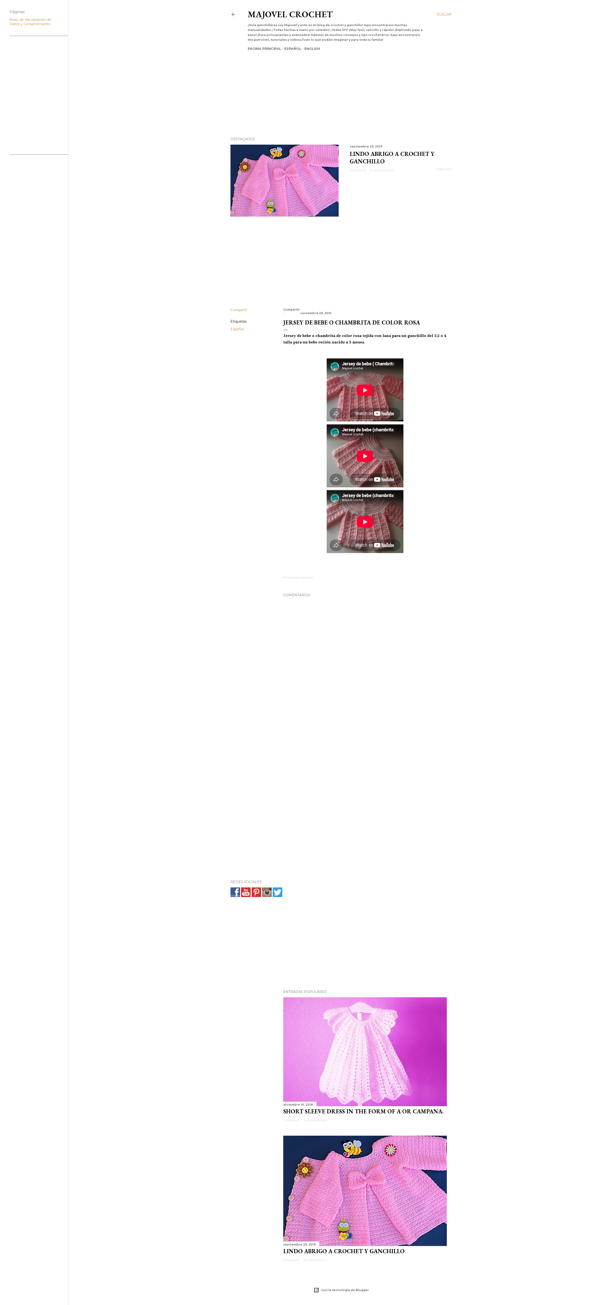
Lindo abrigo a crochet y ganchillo (344, 1251)
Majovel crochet (290, 14)
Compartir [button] (358, 170)
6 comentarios (381, 170)
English (312, 49)
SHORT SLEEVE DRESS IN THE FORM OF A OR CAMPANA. (363, 1111)
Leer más (444, 169)
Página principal (264, 49)
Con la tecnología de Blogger (345, 1290)
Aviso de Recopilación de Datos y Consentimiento (30, 22)
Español (292, 49)
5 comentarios (315, 1120)
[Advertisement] (336, 85)
